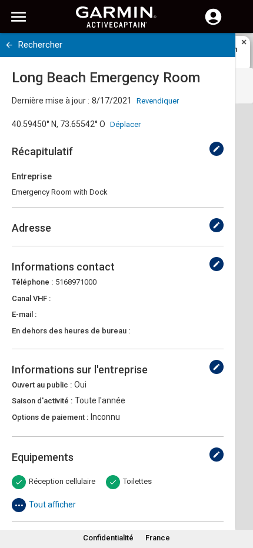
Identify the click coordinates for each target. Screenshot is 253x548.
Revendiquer (158, 100)
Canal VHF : (31, 298)
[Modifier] (216, 149)
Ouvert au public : (42, 384)
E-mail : (24, 314)
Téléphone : (32, 282)
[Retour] (9, 45)
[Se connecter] (213, 23)
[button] (238, 494)
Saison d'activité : (42, 400)
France (157, 537)
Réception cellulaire (62, 481)
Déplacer (125, 124)
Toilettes (137, 481)
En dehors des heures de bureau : (71, 330)
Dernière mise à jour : (50, 100)
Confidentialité (108, 537)
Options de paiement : (50, 417)
